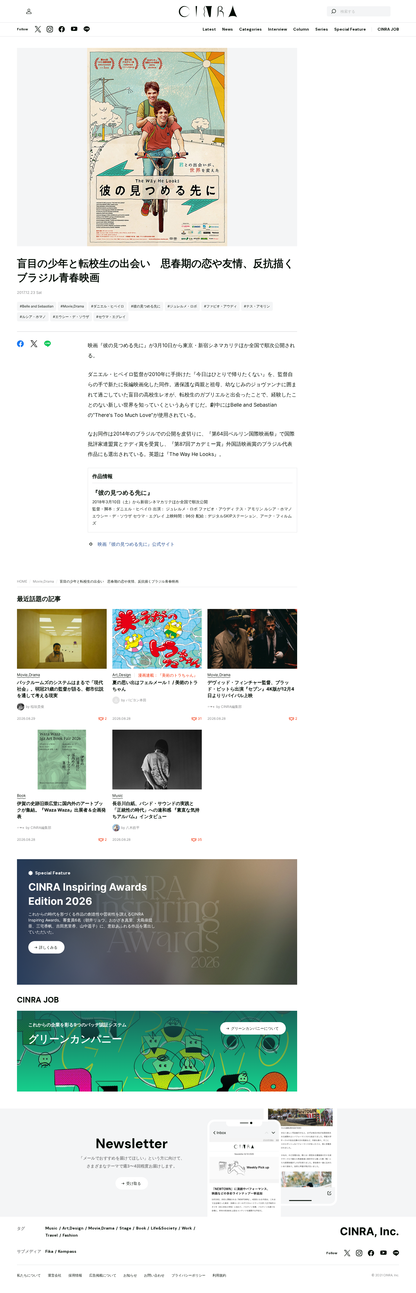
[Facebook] (62, 29)
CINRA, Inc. (369, 1231)
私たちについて (29, 1275)
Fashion (70, 1235)
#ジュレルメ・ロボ (182, 306)
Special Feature (350, 29)
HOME (22, 581)
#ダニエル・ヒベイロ (107, 306)
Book (141, 1228)
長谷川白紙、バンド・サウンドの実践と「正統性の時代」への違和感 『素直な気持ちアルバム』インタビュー (156, 810)
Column (301, 29)
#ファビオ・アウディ (220, 306)
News (227, 29)
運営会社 (54, 1275)
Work (187, 1228)
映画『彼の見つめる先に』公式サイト (136, 544)
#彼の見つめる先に (145, 306)
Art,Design (72, 1228)
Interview (277, 29)
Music (51, 1228)
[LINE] (86, 29)
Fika (49, 1251)
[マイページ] (28, 11)
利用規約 (219, 1275)
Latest (209, 29)
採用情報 (75, 1275)
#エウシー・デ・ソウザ (71, 317)
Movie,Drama (43, 581)
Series (321, 29)
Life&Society (164, 1228)
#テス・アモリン (257, 306)
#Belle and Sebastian (36, 306)
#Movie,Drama (72, 306)
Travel (51, 1235)
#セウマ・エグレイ (111, 317)
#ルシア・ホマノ (33, 317)
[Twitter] (38, 29)
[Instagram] (50, 29)
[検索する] (333, 11)
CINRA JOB (388, 29)
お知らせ (130, 1275)
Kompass (67, 1251)
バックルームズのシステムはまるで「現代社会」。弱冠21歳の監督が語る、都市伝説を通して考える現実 (60, 689)
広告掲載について (102, 1275)
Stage (125, 1228)
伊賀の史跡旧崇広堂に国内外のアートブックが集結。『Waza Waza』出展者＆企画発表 (61, 810)
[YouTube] (74, 29)
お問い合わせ (154, 1275)
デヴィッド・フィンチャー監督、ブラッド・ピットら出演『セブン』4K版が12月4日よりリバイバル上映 (250, 689)
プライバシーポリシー (188, 1275)
